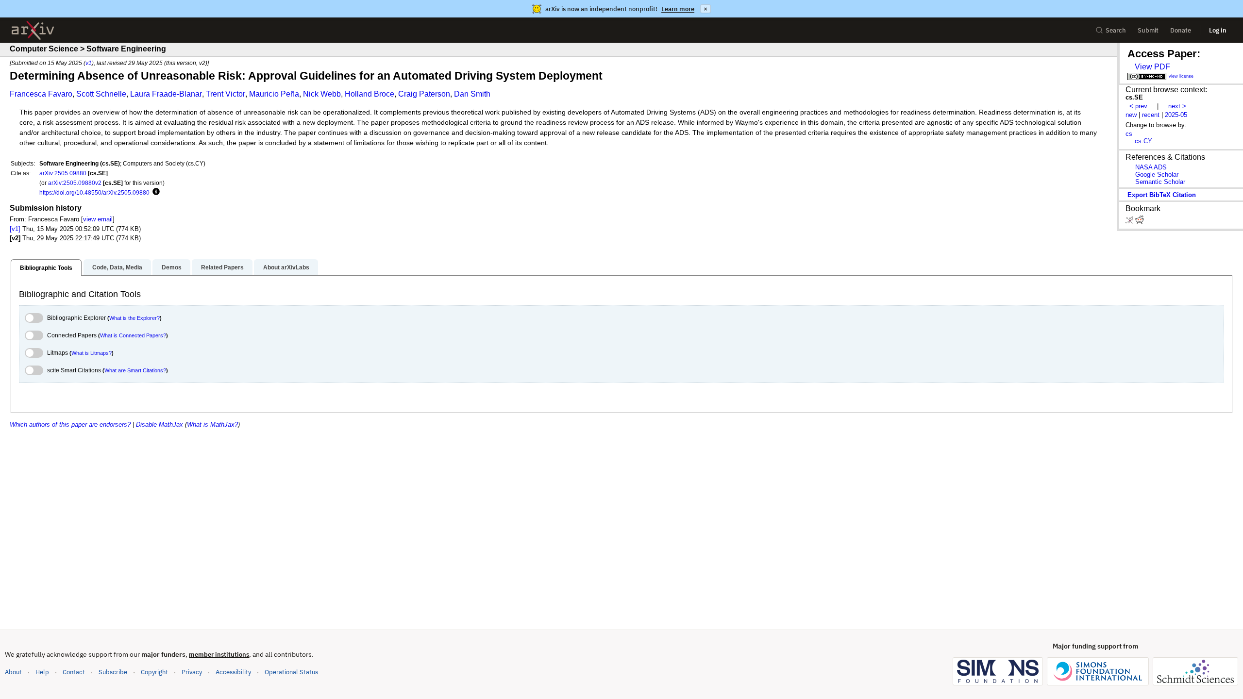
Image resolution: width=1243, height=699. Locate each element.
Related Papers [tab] (222, 267)
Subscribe (113, 672)
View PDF (1152, 67)
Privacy (192, 672)
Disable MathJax (159, 424)
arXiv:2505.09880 (62, 173)
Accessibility (233, 672)
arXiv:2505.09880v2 (74, 183)
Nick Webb (322, 94)
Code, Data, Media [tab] (117, 267)
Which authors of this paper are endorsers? (70, 424)
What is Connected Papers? (133, 335)
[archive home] (33, 30)
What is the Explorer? (134, 318)
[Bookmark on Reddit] (1139, 222)
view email (98, 219)
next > (1177, 106)
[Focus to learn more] (155, 192)
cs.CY (1143, 141)
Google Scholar (1156, 174)
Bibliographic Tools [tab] (46, 268)
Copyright (154, 672)
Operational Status (291, 671)
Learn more (677, 9)
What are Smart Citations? (135, 370)
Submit (1148, 30)
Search (1116, 30)
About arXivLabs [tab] (286, 267)
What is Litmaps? (91, 353)
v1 (88, 63)
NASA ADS (1151, 167)
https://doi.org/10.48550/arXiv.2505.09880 (94, 192)
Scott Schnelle (101, 94)
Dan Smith (472, 94)
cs (1128, 133)
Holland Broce (369, 94)
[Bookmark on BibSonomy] (1130, 222)
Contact (74, 672)
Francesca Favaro (41, 94)
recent (1150, 114)
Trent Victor (225, 94)
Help (42, 672)
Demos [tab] (172, 267)
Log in (1217, 30)
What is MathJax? (212, 424)
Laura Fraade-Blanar (166, 94)
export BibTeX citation (1161, 195)
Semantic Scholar (1160, 181)
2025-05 (1176, 114)
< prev (1138, 106)
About (13, 672)
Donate (1180, 30)
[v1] (15, 229)
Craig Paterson (424, 94)
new (1131, 114)
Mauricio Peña (274, 94)
